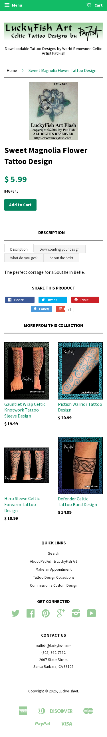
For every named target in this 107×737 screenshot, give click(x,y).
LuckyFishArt (68, 691)
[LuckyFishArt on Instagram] (76, 615)
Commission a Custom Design (53, 585)
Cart (98, 5)
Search (53, 553)
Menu (16, 5)
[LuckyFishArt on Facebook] (30, 615)
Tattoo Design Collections (53, 577)
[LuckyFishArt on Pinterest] (45, 615)
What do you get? (24, 257)
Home (12, 70)
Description (51, 232)
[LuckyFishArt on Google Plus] (60, 615)
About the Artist (61, 257)
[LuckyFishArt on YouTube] (91, 615)
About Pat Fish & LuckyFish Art (53, 561)
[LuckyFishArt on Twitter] (15, 615)
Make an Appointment (54, 569)
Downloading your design (60, 249)
